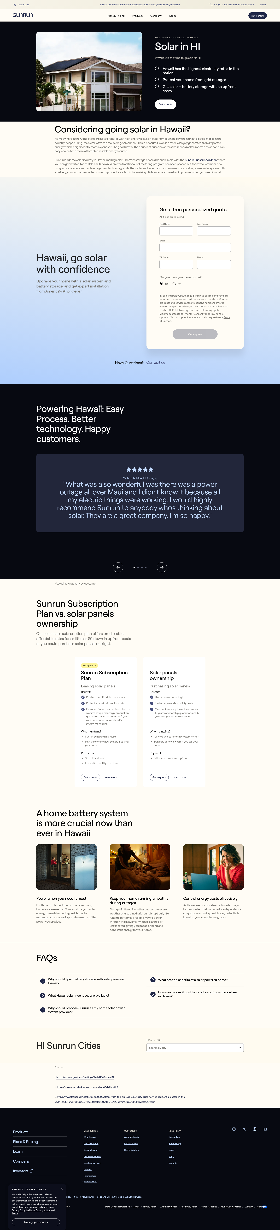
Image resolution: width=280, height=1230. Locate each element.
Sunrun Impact (91, 1149)
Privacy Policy (149, 1206)
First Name (164, 224)
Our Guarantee (91, 1143)
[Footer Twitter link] (244, 1130)
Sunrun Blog (175, 1143)
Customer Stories (92, 1156)
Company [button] (156, 15)
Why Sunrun (90, 1137)
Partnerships (90, 1175)
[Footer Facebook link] (234, 1130)
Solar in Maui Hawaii (84, 1196)
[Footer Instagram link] (255, 1130)
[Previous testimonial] (118, 567)
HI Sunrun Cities (154, 1040)
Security (173, 1162)
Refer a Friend (131, 1143)
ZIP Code (163, 257)
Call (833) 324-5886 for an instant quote (234, 4)
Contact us (155, 362)
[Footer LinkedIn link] (265, 1130)
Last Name (202, 224)
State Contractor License (117, 1206)
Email (162, 240)
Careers (88, 1169)
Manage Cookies (209, 1206)
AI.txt (259, 1206)
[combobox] (195, 1047)
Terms (136, 1206)
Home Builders (131, 1149)
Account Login (131, 1137)
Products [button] (137, 15)
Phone (200, 257)
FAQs (171, 1156)
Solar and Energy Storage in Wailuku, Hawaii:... (119, 1196)
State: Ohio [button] (23, 4)
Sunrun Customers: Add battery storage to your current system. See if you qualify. (140, 4)
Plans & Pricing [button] (115, 15)
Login (263, 4)
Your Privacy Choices (231, 1206)
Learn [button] (172, 15)
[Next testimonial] (162, 567)
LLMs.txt (249, 1206)
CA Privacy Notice (168, 1206)
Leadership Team (92, 1162)
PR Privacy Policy (189, 1206)
